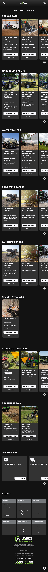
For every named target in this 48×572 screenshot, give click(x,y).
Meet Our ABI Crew (8, 508)
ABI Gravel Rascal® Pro (27, 210)
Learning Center (22, 514)
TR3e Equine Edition (27, 38)
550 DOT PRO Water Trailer (10, 153)
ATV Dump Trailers (13, 296)
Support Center (22, 505)
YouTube (6, 532)
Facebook (6, 529)
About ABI (6, 505)
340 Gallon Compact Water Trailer (29, 153)
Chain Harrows (11, 403)
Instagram (6, 526)
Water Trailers (11, 130)
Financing (36, 508)
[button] (44, 62)
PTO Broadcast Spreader (29, 371)
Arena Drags (10, 16)
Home (5, 494)
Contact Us (21, 508)
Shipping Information (23, 511)
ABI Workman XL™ (10, 319)
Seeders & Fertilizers (15, 348)
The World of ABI (23, 558)
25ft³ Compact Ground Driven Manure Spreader (10, 95)
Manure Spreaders (13, 70)
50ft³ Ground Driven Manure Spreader (29, 94)
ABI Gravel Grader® (8, 210)
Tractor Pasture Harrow (26, 426)
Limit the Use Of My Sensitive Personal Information (24, 555)
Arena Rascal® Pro (10, 38)
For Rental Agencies (39, 514)
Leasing (35, 511)
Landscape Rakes (12, 242)
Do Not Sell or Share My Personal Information (24, 553)
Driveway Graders (13, 187)
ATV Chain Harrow (8, 426)
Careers (6, 511)
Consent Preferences (24, 550)
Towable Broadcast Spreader (8, 372)
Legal (35, 505)
